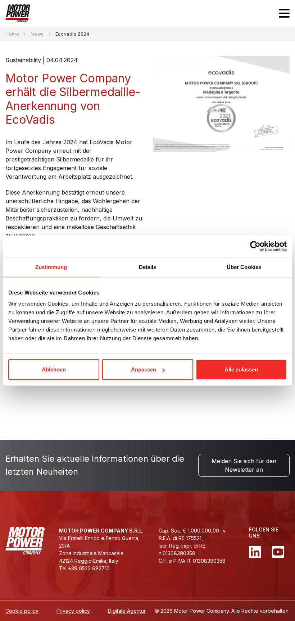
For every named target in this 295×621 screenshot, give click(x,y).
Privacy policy (73, 611)
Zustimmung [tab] (51, 267)
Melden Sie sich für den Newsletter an (244, 465)
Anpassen (143, 369)
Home (12, 34)
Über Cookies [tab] (244, 267)
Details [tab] (147, 267)
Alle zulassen (241, 369)
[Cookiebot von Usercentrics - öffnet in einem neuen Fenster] (255, 246)
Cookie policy (21, 611)
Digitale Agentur (127, 611)
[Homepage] (17, 13)
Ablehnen (54, 369)
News (37, 34)
